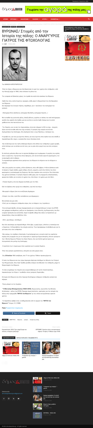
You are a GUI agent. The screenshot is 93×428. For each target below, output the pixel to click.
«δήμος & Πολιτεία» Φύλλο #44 (10, 355)
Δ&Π (5, 44)
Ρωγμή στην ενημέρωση (14, 308)
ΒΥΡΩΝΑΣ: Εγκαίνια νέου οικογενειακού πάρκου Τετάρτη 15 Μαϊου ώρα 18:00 (48, 330)
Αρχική (5, 19)
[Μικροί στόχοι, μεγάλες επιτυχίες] (37, 406)
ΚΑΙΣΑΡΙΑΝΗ (25, 19)
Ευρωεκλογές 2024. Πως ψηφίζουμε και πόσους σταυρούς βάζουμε (14, 330)
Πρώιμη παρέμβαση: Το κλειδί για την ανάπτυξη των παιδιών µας (50, 357)
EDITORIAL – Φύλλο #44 (49, 413)
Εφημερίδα (54, 19)
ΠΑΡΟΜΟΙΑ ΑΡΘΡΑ (8, 338)
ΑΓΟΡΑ (44, 19)
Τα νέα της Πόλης (20, 26)
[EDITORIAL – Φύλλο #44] (37, 415)
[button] (89, 19)
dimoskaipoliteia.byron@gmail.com (12, 393)
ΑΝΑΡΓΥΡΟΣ (13, 319)
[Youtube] (18, 399)
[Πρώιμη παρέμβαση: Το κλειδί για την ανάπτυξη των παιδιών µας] (51, 348)
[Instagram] (9, 398)
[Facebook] (4, 399)
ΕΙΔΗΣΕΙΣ (35, 19)
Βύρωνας (20, 319)
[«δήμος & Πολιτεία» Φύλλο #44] (11, 348)
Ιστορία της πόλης (34, 319)
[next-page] (6, 363)
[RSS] (13, 399)
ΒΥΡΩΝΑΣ (13, 19)
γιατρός (26, 319)
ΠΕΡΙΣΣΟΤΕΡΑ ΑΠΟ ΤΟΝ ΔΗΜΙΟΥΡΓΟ (27, 338)
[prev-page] (3, 363)
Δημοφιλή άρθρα (11, 24)
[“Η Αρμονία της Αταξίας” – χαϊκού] (31, 348)
